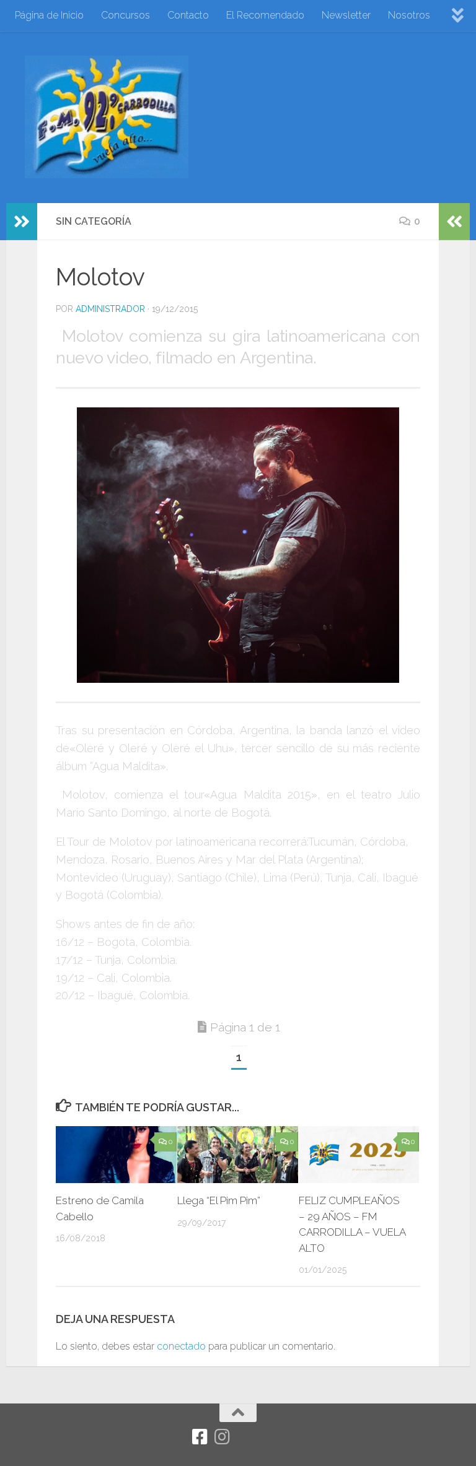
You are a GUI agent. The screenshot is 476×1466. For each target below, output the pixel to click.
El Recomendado (265, 15)
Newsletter (346, 15)
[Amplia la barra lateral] (21, 221)
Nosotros (409, 15)
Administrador (110, 309)
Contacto (188, 15)
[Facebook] (200, 1437)
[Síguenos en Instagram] (222, 1437)
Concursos (125, 15)
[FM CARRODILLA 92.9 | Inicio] (106, 117)
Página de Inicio (49, 15)
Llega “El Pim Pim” (218, 1200)
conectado (181, 1346)
